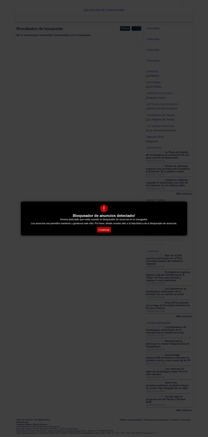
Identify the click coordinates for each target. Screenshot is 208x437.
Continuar (104, 229)
